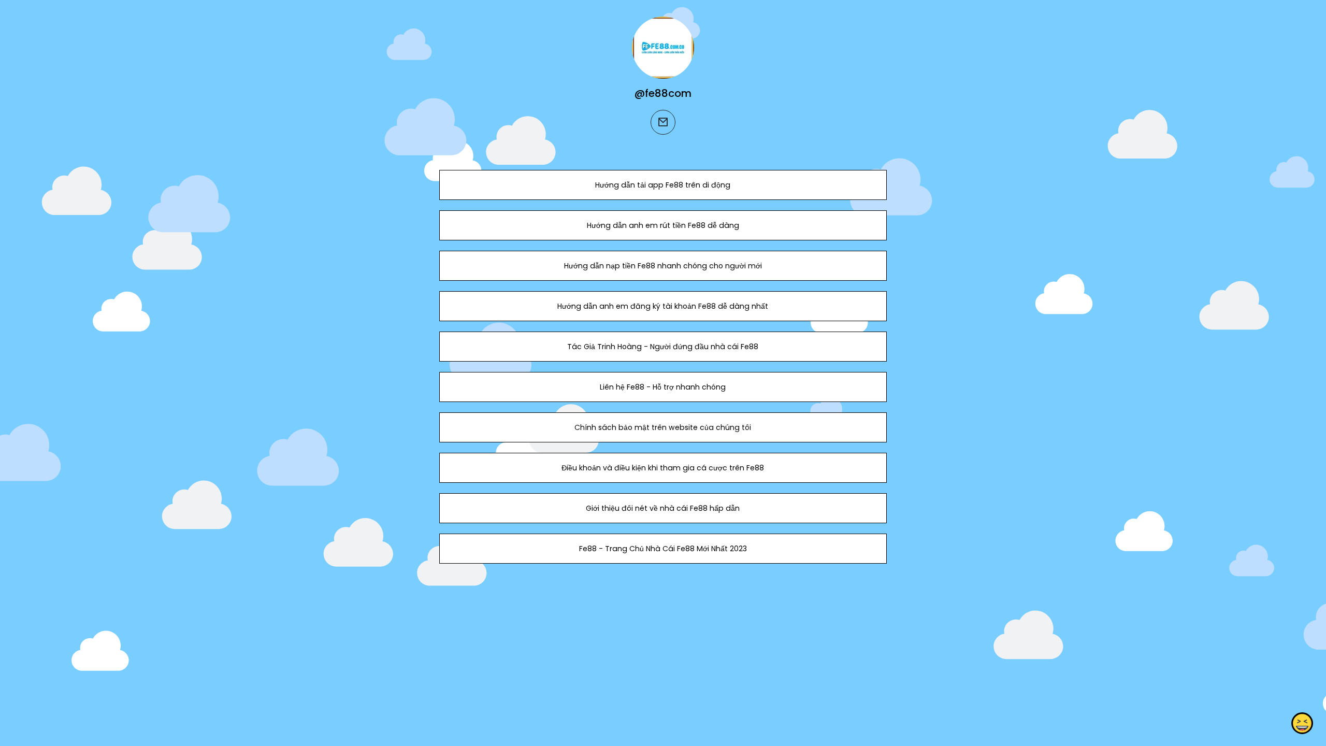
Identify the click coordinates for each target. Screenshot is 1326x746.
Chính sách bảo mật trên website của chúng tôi (662, 427)
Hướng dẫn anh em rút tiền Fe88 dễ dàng (663, 225)
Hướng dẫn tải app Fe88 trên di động (662, 185)
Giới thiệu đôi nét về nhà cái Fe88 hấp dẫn (663, 508)
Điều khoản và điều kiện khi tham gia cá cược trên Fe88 (662, 468)
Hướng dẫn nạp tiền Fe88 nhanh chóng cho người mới (663, 266)
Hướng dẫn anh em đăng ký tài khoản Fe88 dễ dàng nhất (662, 306)
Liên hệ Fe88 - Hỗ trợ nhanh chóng (663, 387)
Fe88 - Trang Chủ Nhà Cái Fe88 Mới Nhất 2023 (663, 548)
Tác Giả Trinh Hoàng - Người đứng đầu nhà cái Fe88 (662, 346)
